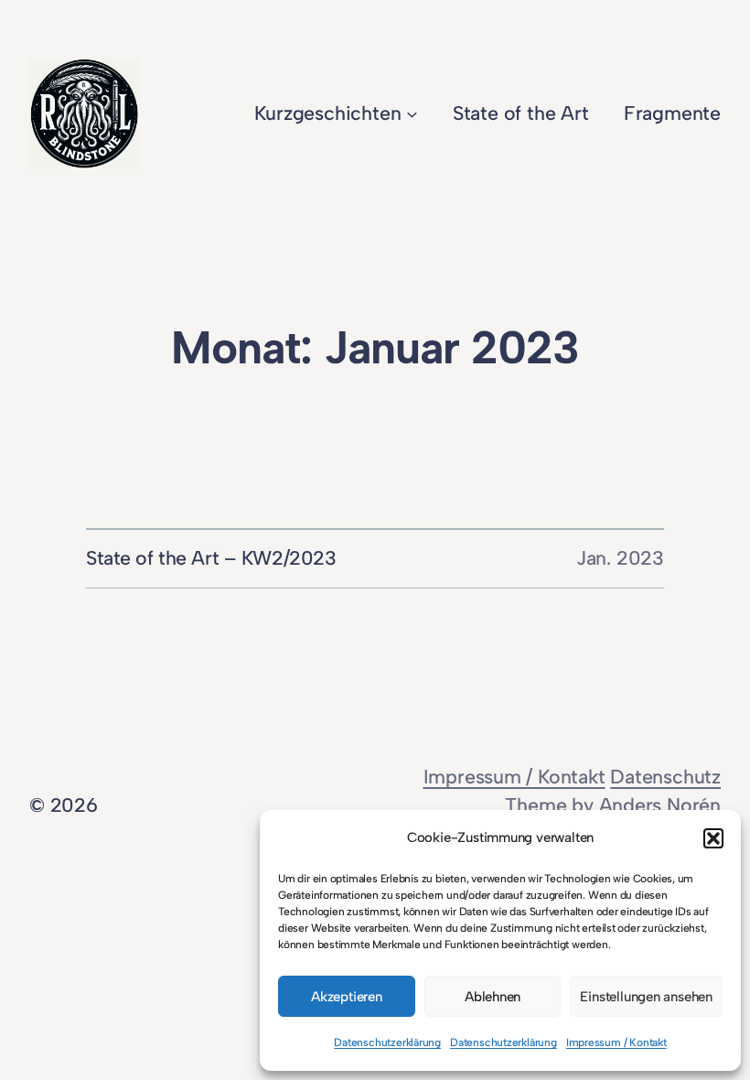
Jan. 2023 (620, 557)
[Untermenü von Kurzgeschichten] (412, 114)
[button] (713, 838)
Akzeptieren (346, 996)
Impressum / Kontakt (616, 1042)
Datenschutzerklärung (387, 1042)
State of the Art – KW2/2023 (211, 557)
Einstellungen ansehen (646, 996)
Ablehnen (492, 996)
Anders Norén (660, 805)
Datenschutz (665, 776)
